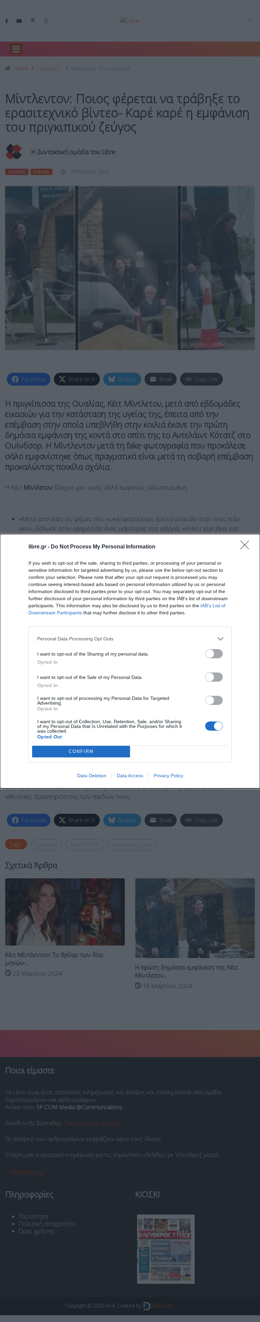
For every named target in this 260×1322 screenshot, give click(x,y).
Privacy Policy (168, 775)
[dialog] (130, 661)
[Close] (246, 547)
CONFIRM (81, 751)
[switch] (214, 653)
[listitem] (130, 638)
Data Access (130, 775)
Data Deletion (91, 775)
